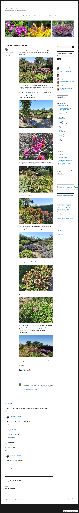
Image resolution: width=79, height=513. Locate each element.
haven (63, 209)
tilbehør (71, 218)
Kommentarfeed (61, 233)
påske (72, 216)
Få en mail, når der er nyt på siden (64, 53)
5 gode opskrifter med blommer (65, 74)
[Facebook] (67, 499)
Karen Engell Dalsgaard (9, 52)
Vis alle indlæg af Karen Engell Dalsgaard (30, 389)
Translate (65, 97)
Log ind (59, 230)
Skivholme (59, 218)
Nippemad (61, 132)
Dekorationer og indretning (46, 15)
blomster (63, 205)
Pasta (60, 135)
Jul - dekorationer (60, 211)
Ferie (66, 207)
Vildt (60, 141)
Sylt (59, 140)
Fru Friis (10, 403)
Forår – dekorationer (63, 110)
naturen (71, 214)
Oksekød (60, 134)
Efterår (63, 207)
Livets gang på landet (62, 105)
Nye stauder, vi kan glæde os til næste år (65, 153)
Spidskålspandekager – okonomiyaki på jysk (65, 160)
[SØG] (73, 47)
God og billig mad (62, 123)
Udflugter (60, 117)
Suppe (60, 139)
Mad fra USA (61, 131)
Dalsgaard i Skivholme (11, 9)
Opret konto (60, 229)
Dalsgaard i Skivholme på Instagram (65, 195)
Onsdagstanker (60, 118)
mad (68, 214)
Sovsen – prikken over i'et (63, 138)
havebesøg (7, 55)
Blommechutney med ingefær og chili (67, 81)
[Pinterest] (73, 499)
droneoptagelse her (29, 92)
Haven (30, 15)
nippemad (59, 216)
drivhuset (59, 207)
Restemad (60, 136)
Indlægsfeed (60, 231)
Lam (59, 130)
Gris (59, 126)
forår (69, 207)
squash (67, 218)
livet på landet (63, 214)
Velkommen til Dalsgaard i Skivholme (13, 15)
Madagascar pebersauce (64, 85)
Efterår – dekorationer (64, 109)
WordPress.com (61, 234)
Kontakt (55, 15)
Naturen (36, 15)
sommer (63, 218)
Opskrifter (25, 15)
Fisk (59, 122)
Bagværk (60, 121)
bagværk (58, 205)
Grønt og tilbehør (62, 125)
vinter (58, 220)
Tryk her (59, 59)
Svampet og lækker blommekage (66, 71)
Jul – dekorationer (63, 112)
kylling (58, 214)
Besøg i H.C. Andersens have (63, 150)
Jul (59, 127)
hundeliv (67, 209)
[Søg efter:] (64, 46)
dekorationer (68, 205)
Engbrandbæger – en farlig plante (64, 163)
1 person (13, 437)
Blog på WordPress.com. (18, 499)
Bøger (60, 106)
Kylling (60, 129)
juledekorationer (68, 211)
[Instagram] (70, 499)
